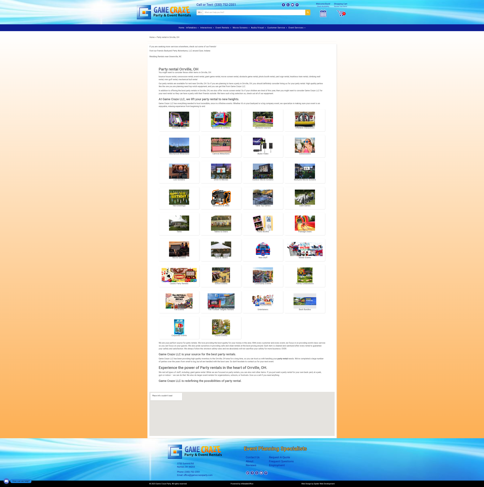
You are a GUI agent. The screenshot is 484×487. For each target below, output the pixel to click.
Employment (277, 465)
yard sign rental (282, 76)
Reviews (251, 465)
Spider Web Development (324, 484)
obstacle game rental (248, 76)
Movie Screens (240, 27)
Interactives (206, 27)
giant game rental (212, 76)
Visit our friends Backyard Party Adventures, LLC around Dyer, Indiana (179, 51)
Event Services (296, 27)
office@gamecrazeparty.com (198, 475)
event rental (199, 76)
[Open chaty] (6, 481)
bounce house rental (167, 76)
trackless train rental (299, 76)
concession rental (185, 76)
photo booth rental (267, 76)
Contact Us (253, 457)
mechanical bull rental (187, 79)
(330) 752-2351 (225, 5)
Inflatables (191, 27)
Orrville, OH (247, 83)
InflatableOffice (247, 484)
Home (181, 27)
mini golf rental (171, 79)
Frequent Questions (281, 461)
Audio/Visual (258, 27)
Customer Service (276, 27)
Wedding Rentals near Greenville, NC (165, 56)
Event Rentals (223, 27)
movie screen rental (229, 76)
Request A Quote (279, 457)
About (249, 461)
